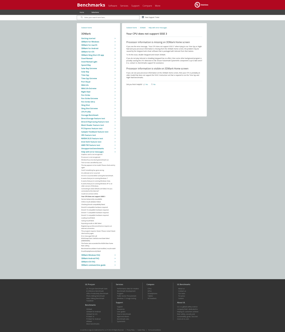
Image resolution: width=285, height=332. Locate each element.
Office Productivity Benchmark (97, 293)
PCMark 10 (90, 316)
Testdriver (90, 301)
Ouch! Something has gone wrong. (92, 170)
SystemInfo (121, 321)
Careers (181, 298)
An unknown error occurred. (90, 173)
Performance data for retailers (128, 289)
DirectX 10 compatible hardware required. (95, 210)
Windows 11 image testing (126, 298)
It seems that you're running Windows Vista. (95, 181)
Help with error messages (158, 28)
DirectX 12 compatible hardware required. (95, 215)
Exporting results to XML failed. (91, 223)
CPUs (150, 289)
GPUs (150, 291)
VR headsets (152, 298)
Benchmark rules (123, 319)
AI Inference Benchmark (95, 291)
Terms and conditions (154, 330)
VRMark (89, 321)
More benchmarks (92, 324)
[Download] (138, 141)
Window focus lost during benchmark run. (95, 160)
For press (181, 296)
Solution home (86, 28)
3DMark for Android (93, 312)
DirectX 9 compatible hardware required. (94, 207)
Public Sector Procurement (126, 296)
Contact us (182, 291)
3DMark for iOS (92, 314)
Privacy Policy (131, 330)
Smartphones (152, 293)
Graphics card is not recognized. (92, 154)
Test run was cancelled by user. (91, 162)
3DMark (143, 28)
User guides (121, 312)
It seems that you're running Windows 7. (94, 178)
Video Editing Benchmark (95, 298)
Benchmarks (90, 305)
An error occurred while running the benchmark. (97, 176)
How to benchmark (124, 314)
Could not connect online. (89, 194)
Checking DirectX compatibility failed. (93, 204)
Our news (181, 293)
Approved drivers (123, 316)
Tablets (150, 296)
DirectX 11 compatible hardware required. (95, 213)
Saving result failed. (87, 221)
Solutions (95, 12)
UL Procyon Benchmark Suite (96, 289)
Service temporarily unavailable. (91, 199)
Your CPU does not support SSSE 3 (93, 196)
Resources (121, 309)
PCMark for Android (93, 319)
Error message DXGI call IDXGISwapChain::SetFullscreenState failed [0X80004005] (95, 238)
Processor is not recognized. (90, 157)
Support (120, 307)
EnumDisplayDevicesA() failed (91, 251)
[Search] (81, 17)
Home (82, 12)
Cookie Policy (141, 330)
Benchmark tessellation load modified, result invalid (98, 248)
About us (181, 289)
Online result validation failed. (91, 202)
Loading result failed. (88, 218)
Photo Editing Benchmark (95, 296)
